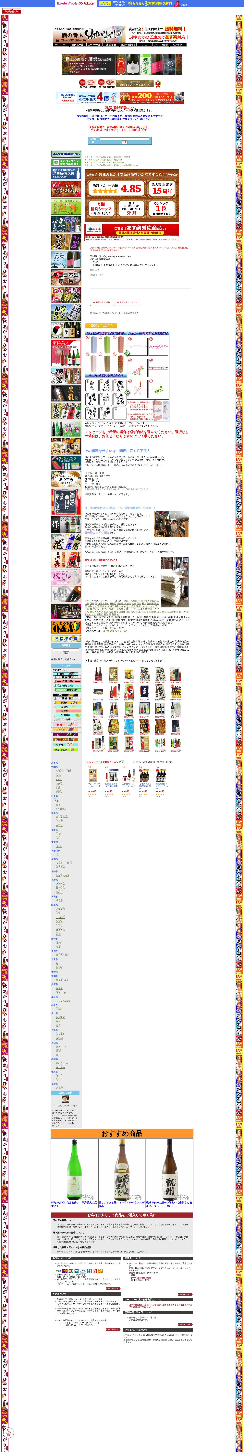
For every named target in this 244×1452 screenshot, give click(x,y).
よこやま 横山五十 (166, 612)
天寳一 (127, 609)
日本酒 (102, 157)
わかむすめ (90, 614)
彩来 (138, 612)
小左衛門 (109, 606)
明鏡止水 (140, 606)
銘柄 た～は (119, 165)
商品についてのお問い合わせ (105, 313)
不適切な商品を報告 (130, 313)
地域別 (109, 160)
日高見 (107, 612)
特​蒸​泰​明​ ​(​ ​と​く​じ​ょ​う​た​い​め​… (162, 786)
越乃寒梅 (94, 609)
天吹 (139, 603)
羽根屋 (113, 603)
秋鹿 (114, 614)
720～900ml (119, 163)
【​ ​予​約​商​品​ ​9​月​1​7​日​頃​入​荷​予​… (145, 786)
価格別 (109, 157)
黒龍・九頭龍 (130, 601)
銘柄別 (109, 165)
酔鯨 (147, 609)
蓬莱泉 (100, 614)
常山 (178, 612)
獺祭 (128, 612)
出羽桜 (114, 612)
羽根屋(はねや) (132, 165)
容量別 (109, 163)
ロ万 (183, 612)
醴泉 (102, 606)
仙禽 (87, 603)
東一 (134, 603)
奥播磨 (127, 603)
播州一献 (119, 606)
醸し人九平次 (96, 612)
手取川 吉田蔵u (148, 612)
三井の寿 (103, 609)
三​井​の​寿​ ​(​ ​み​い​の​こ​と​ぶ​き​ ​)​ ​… (128, 786)
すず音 (59, 779)
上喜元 (122, 612)
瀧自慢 (120, 603)
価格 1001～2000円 (122, 157)
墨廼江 (112, 609)
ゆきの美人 (61, 809)
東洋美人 (145, 601)
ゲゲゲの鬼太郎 (63, 1001)
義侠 (133, 612)
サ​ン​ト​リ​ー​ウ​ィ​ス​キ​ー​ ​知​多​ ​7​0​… (94, 786)
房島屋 (119, 609)
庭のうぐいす (62, 1063)
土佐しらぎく (138, 609)
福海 (106, 614)
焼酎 (112, 631)
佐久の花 (154, 601)
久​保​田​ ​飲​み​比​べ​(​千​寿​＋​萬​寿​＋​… (111, 786)
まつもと (150, 606)
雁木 (144, 603)
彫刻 (125, 631)
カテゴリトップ (91, 157)
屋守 (92, 603)
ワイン (118, 631)
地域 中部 (118, 160)
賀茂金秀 (151, 603)
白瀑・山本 (103, 603)
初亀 (90, 606)
